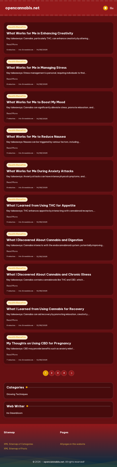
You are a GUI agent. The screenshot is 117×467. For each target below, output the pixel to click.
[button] (71, 373)
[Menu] (111, 8)
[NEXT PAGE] (71, 373)
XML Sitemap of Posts (15, 448)
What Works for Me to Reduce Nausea (36, 136)
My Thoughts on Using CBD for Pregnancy (39, 343)
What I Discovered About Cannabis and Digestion (45, 240)
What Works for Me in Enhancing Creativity (40, 33)
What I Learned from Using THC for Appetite (41, 205)
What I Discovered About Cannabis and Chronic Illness (49, 274)
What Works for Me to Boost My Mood (36, 102)
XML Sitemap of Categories (18, 444)
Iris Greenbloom (15, 413)
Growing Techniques (17, 394)
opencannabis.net (22, 7)
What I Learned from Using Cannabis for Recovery (45, 309)
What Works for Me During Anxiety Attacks (40, 171)
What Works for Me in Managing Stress (37, 67)
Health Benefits (17, 27)
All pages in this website (72, 444)
